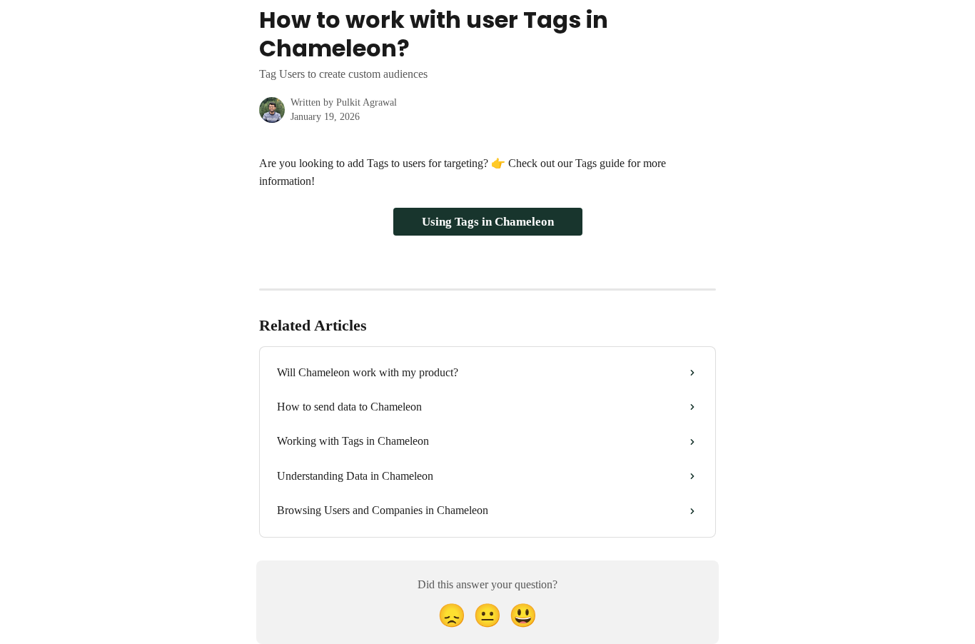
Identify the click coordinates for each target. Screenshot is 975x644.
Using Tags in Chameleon (488, 221)
